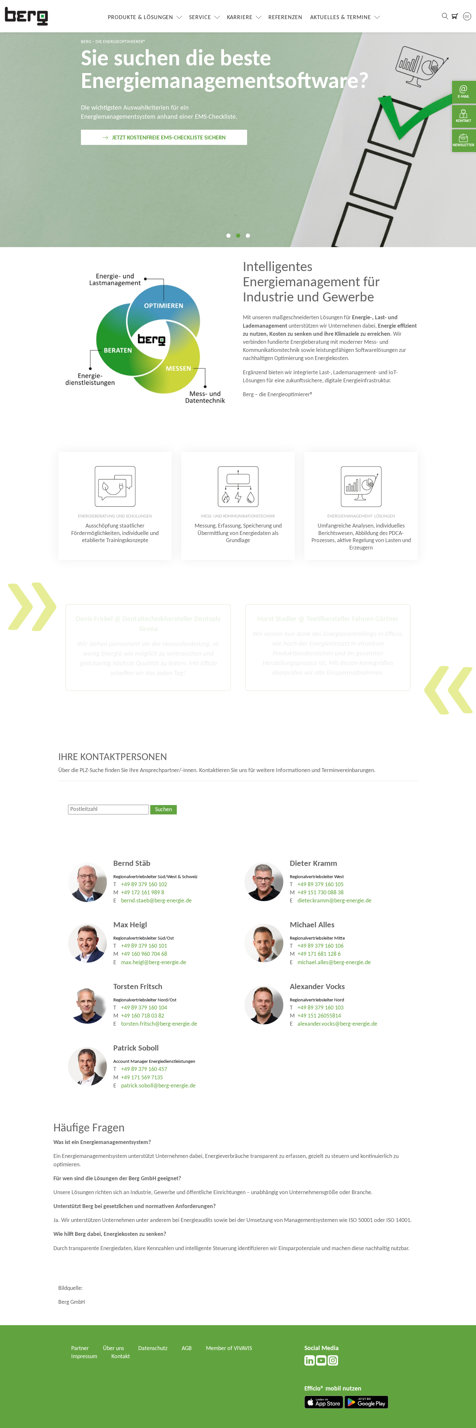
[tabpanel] (238, 123)
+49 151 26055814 (319, 1016)
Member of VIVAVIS (229, 1349)
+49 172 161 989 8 (142, 893)
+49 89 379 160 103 (321, 1008)
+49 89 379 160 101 (144, 946)
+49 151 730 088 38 (321, 893)
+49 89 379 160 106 (321, 946)
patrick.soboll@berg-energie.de (158, 1086)
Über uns (113, 1349)
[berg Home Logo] (26, 16)
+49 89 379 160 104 (144, 1008)
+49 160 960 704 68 (144, 954)
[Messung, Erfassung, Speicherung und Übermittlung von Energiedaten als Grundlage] (238, 506)
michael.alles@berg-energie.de (334, 963)
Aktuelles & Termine (340, 18)
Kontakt (120, 1357)
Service (200, 18)
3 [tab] (247, 236)
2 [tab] (238, 236)
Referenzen (285, 18)
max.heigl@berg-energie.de (153, 963)
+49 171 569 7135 (142, 1078)
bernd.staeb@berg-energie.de (156, 901)
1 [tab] (228, 236)
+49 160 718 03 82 (142, 1016)
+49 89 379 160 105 (321, 885)
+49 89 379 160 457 (144, 1069)
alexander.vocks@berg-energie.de (337, 1024)
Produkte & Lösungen (140, 18)
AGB (187, 1349)
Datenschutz (152, 1349)
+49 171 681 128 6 (319, 954)
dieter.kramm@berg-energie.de (334, 901)
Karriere (240, 18)
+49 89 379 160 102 (144, 885)
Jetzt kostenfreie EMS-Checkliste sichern (169, 138)
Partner (80, 1349)
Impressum (84, 1357)
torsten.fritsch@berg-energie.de (159, 1024)
